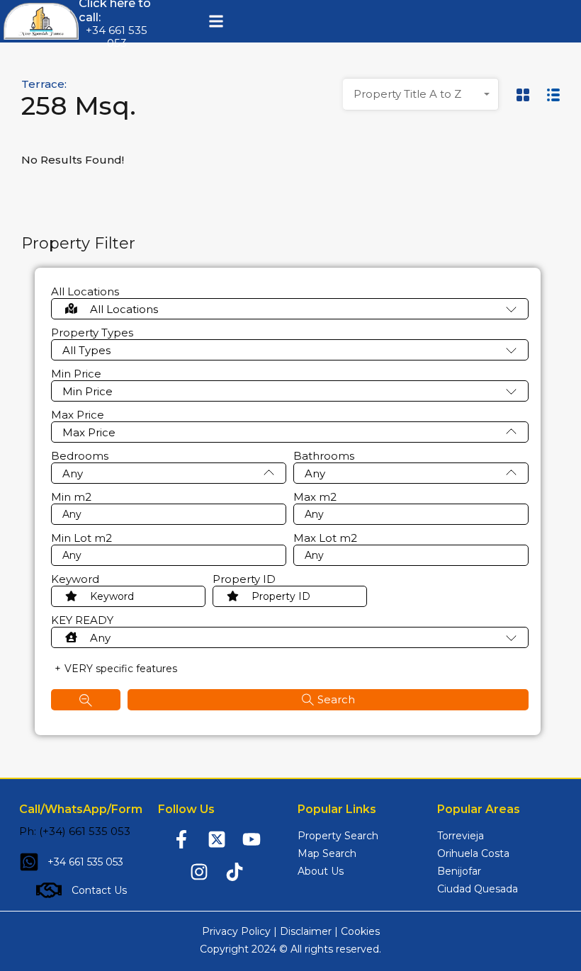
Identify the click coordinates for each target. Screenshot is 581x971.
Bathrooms (323, 456)
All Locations (85, 291)
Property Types (92, 332)
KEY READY (82, 620)
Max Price (77, 415)
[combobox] (421, 94)
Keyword (75, 579)
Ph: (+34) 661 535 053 (74, 831)
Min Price (76, 374)
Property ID (244, 579)
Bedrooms (79, 456)
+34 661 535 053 (116, 36)
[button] (215, 21)
